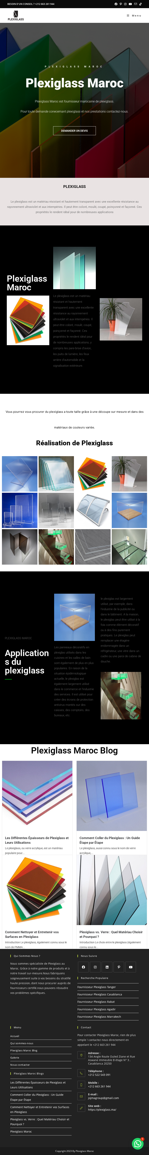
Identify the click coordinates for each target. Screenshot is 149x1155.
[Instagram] (95, 967)
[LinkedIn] (107, 967)
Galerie (14, 1057)
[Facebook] (83, 967)
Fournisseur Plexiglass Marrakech (99, 1016)
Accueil (14, 1036)
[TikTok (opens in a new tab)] (140, 4)
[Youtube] (130, 967)
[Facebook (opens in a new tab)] (116, 4)
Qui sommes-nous (21, 1043)
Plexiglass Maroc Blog (23, 1050)
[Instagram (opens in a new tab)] (125, 4)
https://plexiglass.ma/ (102, 1109)
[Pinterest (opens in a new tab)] (121, 4)
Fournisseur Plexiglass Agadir (96, 1009)
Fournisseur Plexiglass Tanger (96, 987)
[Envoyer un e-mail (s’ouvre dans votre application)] (135, 4)
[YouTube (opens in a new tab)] (130, 4)
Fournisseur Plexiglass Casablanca (99, 994)
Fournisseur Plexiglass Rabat (96, 1002)
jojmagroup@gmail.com (103, 1098)
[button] (138, 1144)
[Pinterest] (118, 967)
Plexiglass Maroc (21, 1131)
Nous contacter (20, 1064)
